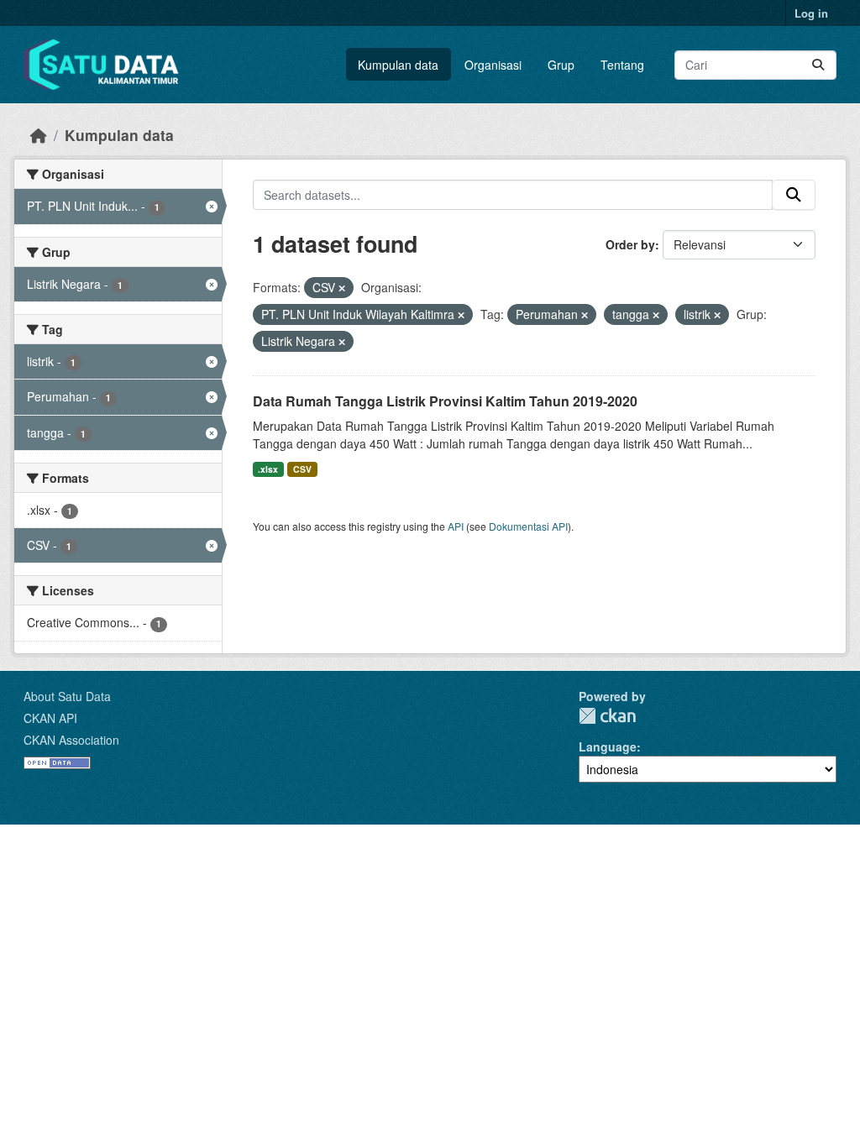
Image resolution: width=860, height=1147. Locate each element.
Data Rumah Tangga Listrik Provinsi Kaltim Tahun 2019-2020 (445, 401)
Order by (630, 244)
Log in (811, 13)
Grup (561, 64)
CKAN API (50, 718)
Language (608, 746)
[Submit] (818, 65)
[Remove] (341, 288)
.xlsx (268, 469)
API (456, 526)
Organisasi (493, 64)
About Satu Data (67, 696)
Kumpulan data (398, 64)
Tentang (622, 64)
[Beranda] (38, 134)
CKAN (607, 716)
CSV (302, 469)
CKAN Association (71, 739)
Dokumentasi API (528, 526)
